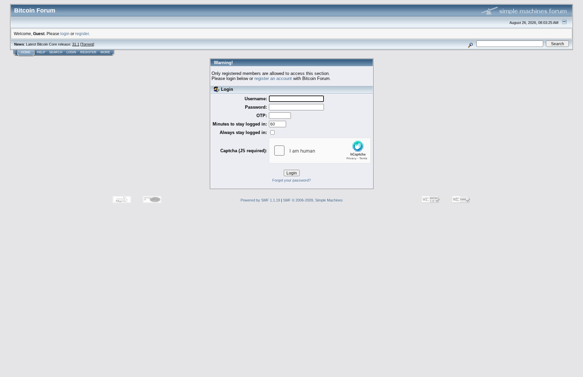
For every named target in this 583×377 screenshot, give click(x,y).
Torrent (87, 44)
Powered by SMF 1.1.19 (260, 200)
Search (55, 52)
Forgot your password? (291, 180)
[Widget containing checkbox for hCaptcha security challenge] (320, 150)
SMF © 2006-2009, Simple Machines (313, 200)
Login (71, 52)
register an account (273, 78)
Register (88, 52)
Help (41, 52)
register (82, 33)
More (105, 52)
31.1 (75, 44)
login (65, 33)
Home (25, 52)
